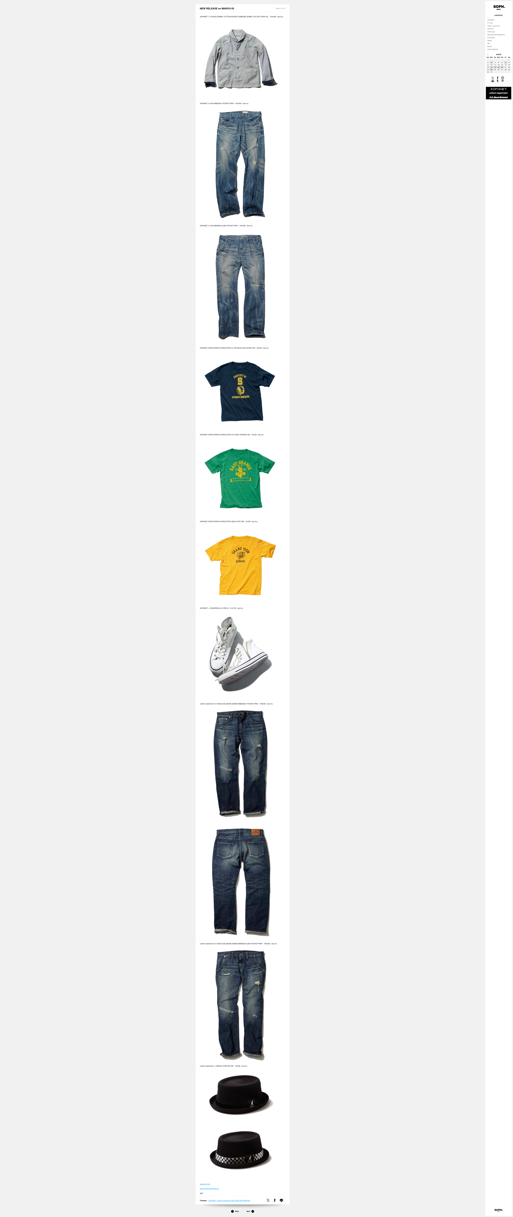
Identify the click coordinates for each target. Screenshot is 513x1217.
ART (488, 43)
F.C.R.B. (490, 23)
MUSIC (489, 46)
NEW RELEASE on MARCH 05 (217, 8)
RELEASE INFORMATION (240, 1200)
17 (491, 67)
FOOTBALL (491, 37)
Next (248, 1211)
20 (502, 67)
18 (495, 67)
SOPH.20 (490, 29)
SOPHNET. (213, 1200)
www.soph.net (205, 1184)
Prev (237, 1211)
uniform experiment (224, 1200)
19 (498, 67)
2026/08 (498, 54)
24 (491, 70)
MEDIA (489, 40)
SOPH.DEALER (492, 49)
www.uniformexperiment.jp (209, 1188)
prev (488, 54)
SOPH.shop (491, 32)
